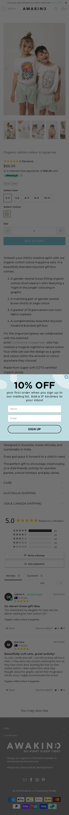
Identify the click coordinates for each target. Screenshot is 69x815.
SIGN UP (34, 429)
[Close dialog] (66, 376)
